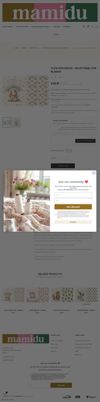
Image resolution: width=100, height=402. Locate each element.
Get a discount (73, 206)
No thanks (73, 222)
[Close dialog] (94, 173)
